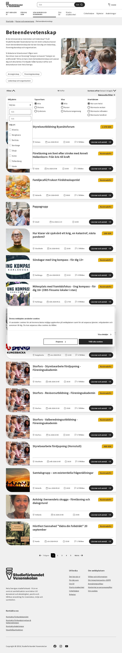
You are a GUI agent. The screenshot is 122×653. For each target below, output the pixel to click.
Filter (9, 90)
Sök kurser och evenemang (40, 13)
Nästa (77, 555)
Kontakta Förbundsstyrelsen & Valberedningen (18, 621)
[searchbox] (55, 4)
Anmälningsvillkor (95, 584)
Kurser (67, 107)
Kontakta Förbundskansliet (17, 617)
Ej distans (41, 111)
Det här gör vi (11, 13)
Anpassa (59, 342)
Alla (39, 103)
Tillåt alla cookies (96, 342)
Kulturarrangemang (72, 111)
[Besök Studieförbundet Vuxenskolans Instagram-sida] (60, 647)
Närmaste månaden (99, 111)
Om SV (59, 13)
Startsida (9, 21)
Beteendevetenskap (44, 21)
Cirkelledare (89, 13)
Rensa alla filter (105, 95)
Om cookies (93, 591)
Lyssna (113, 5)
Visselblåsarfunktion (14, 630)
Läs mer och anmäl (99, 142)
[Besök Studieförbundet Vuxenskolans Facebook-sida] (54, 647)
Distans (40, 107)
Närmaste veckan (98, 107)
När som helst (97, 103)
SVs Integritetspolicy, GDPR (99, 580)
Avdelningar (111, 13)
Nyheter (100, 13)
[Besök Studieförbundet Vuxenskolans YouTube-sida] (66, 647)
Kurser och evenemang (24, 21)
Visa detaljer (103, 334)
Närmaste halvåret (99, 115)
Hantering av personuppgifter (100, 587)
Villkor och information (97, 576)
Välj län (12, 105)
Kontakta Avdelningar (15, 626)
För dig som (24, 13)
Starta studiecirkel (71, 13)
